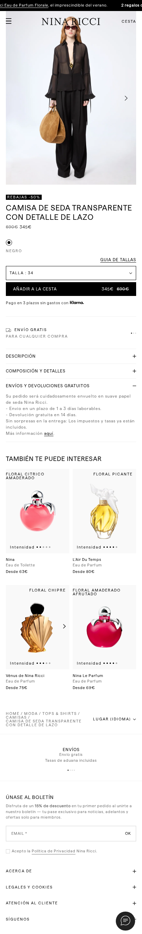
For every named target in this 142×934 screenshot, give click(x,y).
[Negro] (9, 242)
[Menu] (5, 18)
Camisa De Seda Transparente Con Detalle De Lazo (44, 723)
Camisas (16, 717)
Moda (31, 714)
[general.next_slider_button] (62, 627)
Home (13, 714)
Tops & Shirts (59, 714)
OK (128, 833)
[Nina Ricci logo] (71, 21)
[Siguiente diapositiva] (126, 98)
